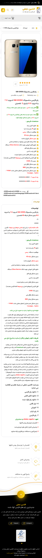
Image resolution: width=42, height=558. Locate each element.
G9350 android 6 (9, 191)
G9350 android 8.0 (9, 196)
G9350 (17, 191)
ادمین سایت (10, 553)
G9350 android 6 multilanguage (14, 193)
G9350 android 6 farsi (32, 193)
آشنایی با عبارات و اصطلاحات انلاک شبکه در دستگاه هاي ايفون (15, 3)
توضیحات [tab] (36, 202)
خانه (33, 28)
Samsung (30, 95)
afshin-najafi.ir (20, 375)
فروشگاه (25, 28)
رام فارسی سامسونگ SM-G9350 (9, 28)
